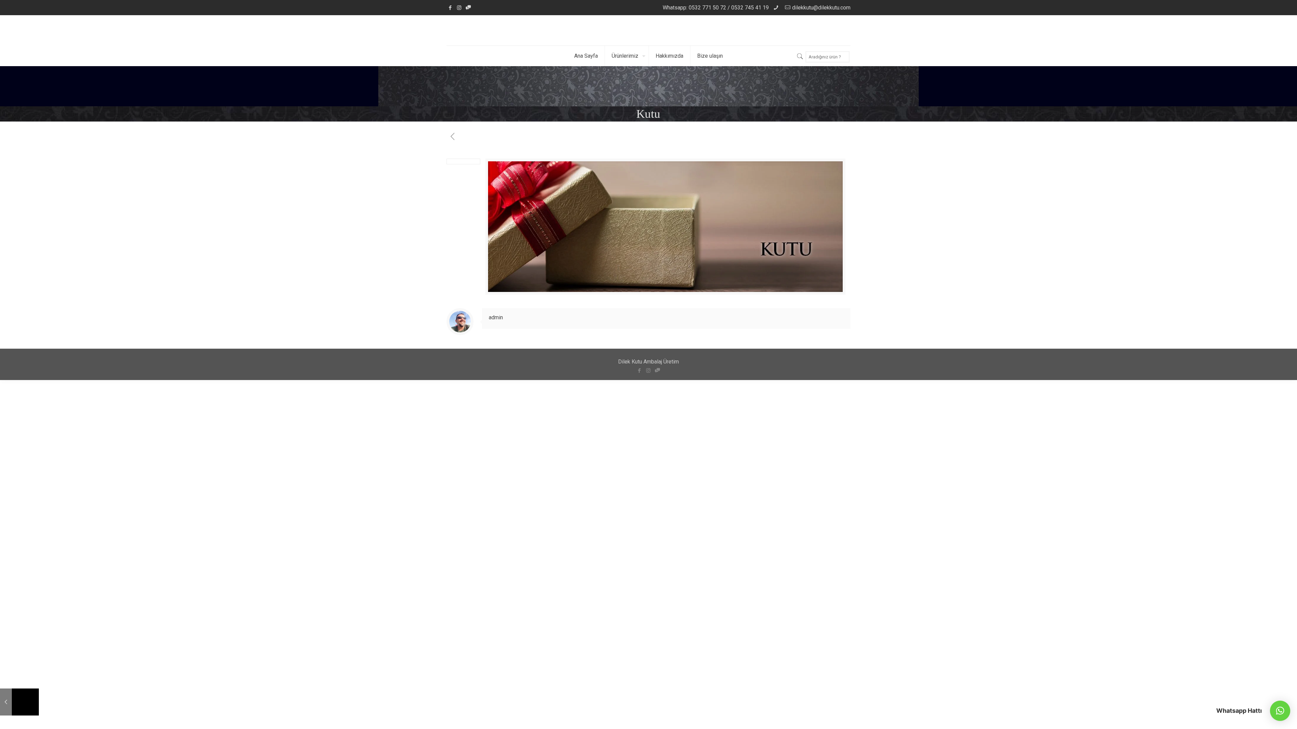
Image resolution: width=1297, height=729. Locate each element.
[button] (1280, 711)
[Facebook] (450, 8)
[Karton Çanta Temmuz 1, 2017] (19, 702)
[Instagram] (459, 8)
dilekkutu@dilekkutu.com (821, 7)
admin (496, 317)
